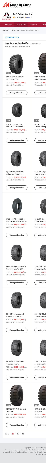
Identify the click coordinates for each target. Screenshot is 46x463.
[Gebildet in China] (17, 4)
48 (23, 434)
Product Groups (13, 37)
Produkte (22, 24)
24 (13, 434)
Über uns (33, 24)
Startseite (8, 24)
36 (18, 434)
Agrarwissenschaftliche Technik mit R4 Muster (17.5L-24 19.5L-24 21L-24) (16, 174)
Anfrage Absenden (17, 93)
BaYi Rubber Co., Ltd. (23, 14)
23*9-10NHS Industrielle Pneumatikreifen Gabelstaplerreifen (14, 363)
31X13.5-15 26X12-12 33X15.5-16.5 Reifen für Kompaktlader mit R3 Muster (16, 126)
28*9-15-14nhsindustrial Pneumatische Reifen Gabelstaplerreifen (15, 316)
